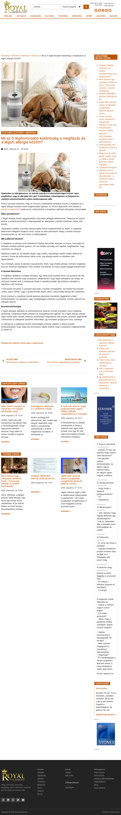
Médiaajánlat (99, 769)
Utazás (68, 772)
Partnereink (99, 775)
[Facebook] (96, 10)
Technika (63, 16)
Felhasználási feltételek (104, 778)
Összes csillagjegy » (106, 715)
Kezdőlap (5, 55)
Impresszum (99, 772)
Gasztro (101, 16)
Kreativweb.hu (114, 812)
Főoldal (8, 16)
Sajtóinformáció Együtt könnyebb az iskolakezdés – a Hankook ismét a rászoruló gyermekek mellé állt (108, 178)
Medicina (77, 16)
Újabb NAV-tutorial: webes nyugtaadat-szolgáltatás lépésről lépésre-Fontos (71, 480)
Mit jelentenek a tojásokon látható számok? (107, 343)
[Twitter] (106, 10)
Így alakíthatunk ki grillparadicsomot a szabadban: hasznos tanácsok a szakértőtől (108, 382)
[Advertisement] (60, 36)
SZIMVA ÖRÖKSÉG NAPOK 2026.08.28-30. (43, 477)
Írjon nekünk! (99, 788)
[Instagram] (103, 10)
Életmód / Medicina (20, 55)
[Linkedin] (99, 10)
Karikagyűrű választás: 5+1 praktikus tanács (42, 407)
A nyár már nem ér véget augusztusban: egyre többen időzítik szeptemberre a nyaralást (74, 410)
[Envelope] (109, 10)
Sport (89, 16)
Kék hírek (69, 775)
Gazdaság (35, 16)
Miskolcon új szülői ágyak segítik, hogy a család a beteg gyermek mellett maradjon (108, 159)
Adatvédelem (99, 782)
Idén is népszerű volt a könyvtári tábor (106, 371)
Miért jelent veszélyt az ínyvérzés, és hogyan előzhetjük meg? (13, 409)
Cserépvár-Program (108, 167)
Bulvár (113, 16)
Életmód (35, 55)
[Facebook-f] (3, 800)
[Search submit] (86, 7)
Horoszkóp (101, 688)
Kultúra (49, 16)
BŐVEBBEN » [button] (5, 442)
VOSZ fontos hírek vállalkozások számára (107, 363)
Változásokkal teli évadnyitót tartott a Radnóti (108, 148)
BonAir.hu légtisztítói (10, 209)
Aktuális (21, 16)
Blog (96, 785)
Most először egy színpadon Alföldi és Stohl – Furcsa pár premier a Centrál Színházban (11, 481)
